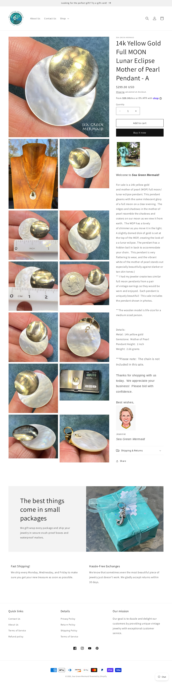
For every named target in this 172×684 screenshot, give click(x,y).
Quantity (120, 104)
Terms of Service (17, 630)
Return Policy (68, 624)
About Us (13, 624)
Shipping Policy (69, 630)
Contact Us (14, 618)
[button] (64, 18)
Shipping (120, 92)
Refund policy (15, 636)
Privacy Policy (68, 618)
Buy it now (139, 132)
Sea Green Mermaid (80, 676)
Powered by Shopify (98, 676)
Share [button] (123, 460)
